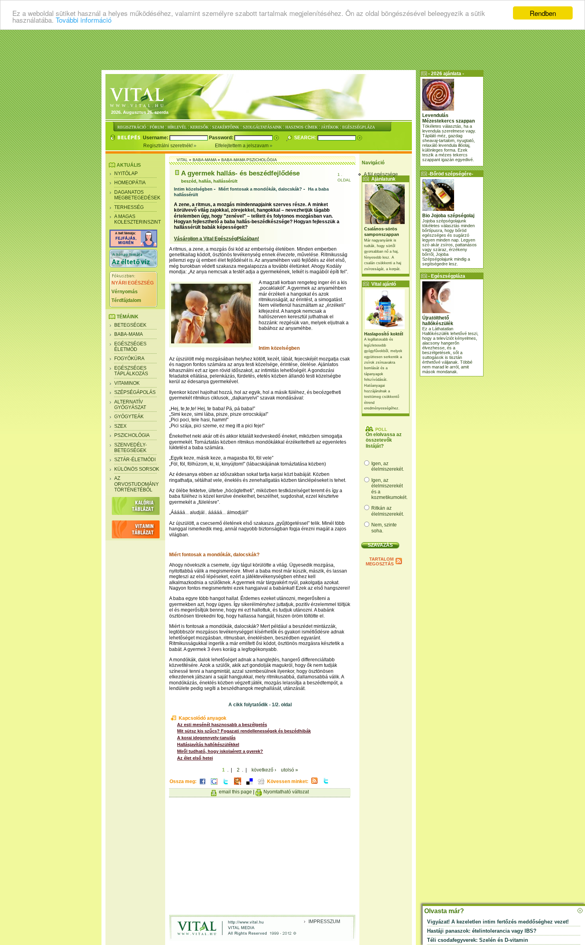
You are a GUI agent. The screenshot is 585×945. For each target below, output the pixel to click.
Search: (306, 137)
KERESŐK (199, 127)
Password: (221, 137)
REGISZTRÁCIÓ (131, 127)
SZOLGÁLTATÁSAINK (262, 127)
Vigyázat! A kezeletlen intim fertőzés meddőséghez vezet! (498, 922)
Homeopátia (130, 182)
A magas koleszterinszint (137, 219)
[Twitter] (225, 785)
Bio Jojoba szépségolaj (448, 215)
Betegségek (130, 325)
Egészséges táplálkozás (131, 370)
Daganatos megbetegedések (137, 195)
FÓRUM (157, 127)
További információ (83, 20)
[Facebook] (202, 785)
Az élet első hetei (195, 758)
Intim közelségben (193, 189)
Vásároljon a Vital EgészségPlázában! (216, 239)
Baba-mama (128, 334)
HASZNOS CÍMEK (301, 127)
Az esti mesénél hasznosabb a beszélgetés (222, 724)
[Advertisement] (292, 50)
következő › (264, 770)
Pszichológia (132, 435)
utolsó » (289, 770)
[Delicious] (249, 785)
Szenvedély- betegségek (130, 447)
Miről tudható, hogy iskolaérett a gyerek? (220, 751)
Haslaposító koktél (383, 333)
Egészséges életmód (130, 346)
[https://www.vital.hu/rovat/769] (133, 246)
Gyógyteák (129, 416)
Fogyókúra (129, 358)
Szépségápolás (135, 392)
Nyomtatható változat (286, 792)
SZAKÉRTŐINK (225, 127)
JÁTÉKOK (330, 127)
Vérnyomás (124, 291)
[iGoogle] (214, 785)
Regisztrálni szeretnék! (168, 145)
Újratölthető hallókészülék (437, 320)
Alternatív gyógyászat (130, 404)
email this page (235, 792)
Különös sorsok (136, 469)
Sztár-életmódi (135, 459)
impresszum (324, 921)
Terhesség (129, 207)
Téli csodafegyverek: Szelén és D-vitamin (477, 940)
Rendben (543, 13)
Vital (182, 160)
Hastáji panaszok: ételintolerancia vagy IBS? (481, 931)
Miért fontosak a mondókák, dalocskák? (260, 189)
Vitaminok (127, 383)
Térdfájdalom (126, 300)
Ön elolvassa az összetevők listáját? (384, 440)
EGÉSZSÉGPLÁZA (358, 127)
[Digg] (261, 785)
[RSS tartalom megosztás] (314, 784)
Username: (156, 137)
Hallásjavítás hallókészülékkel (208, 744)
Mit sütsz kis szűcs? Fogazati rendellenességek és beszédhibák (244, 731)
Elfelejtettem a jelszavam (242, 145)
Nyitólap (126, 173)
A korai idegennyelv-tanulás (206, 737)
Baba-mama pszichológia (249, 160)
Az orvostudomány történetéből (136, 484)
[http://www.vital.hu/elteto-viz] (133, 266)
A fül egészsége (381, 174)
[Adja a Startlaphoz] (237, 785)
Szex (120, 426)
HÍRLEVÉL (177, 127)
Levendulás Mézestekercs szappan (448, 118)
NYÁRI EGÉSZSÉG (132, 283)
